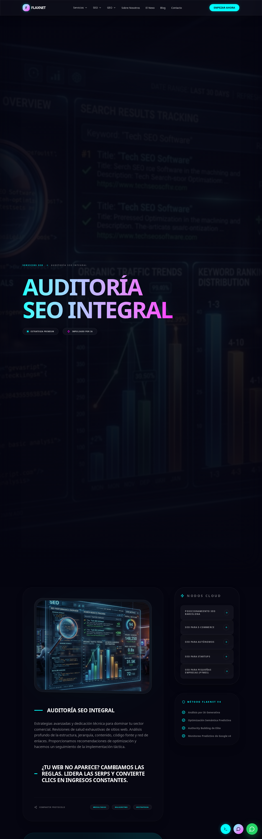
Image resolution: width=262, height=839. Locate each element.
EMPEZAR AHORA (224, 7)
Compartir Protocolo (52, 807)
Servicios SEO (33, 265)
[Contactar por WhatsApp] (252, 829)
